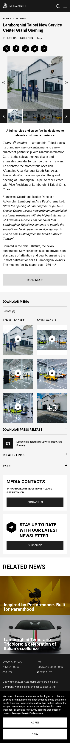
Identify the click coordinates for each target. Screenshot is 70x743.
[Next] (66, 116)
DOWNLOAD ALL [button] (47, 320)
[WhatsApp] (34, 49)
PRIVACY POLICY (10, 666)
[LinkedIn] (44, 49)
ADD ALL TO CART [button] (13, 320)
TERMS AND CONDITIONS (50, 666)
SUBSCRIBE (35, 545)
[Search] (58, 6)
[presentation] (3, 82)
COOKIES (7, 672)
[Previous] (3, 116)
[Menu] (65, 6)
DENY (35, 734)
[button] (18, 339)
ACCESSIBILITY (44, 672)
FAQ (39, 661)
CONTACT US (35, 502)
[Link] (25, 49)
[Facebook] (16, 49)
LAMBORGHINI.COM (12, 661)
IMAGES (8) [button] (9, 311)
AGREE (35, 722)
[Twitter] (6, 49)
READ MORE (35, 280)
